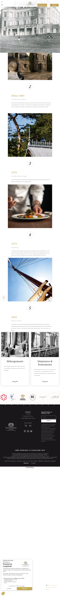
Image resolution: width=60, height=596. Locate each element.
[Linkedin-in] (31, 431)
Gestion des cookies (36, 450)
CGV (30, 450)
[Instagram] (28, 431)
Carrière (17, 450)
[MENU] (2, 5)
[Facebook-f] (25, 431)
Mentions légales (24, 450)
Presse (43, 450)
